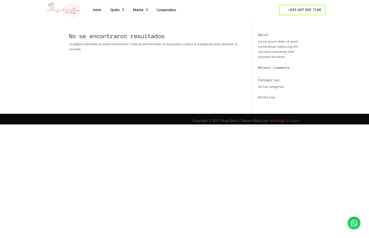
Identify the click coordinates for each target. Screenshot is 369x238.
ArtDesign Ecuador (284, 120)
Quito (115, 9)
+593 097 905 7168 (304, 9)
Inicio (97, 9)
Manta (138, 9)
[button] (354, 223)
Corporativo (166, 9)
